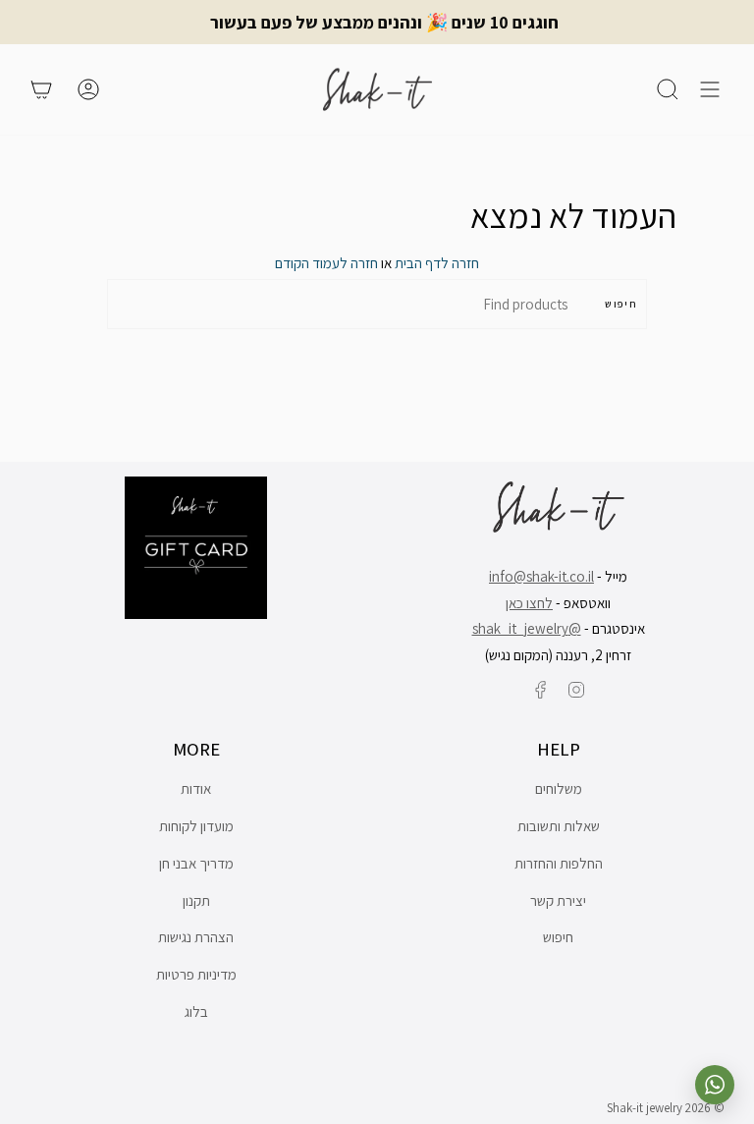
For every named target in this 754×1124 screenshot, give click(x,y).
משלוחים (558, 788)
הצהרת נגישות (196, 936)
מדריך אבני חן (196, 863)
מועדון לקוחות (196, 825)
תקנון (196, 900)
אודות (196, 788)
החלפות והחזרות (558, 863)
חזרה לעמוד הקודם (326, 262)
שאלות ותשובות (558, 825)
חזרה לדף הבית (437, 262)
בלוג (196, 1011)
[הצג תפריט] (710, 89)
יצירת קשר (558, 900)
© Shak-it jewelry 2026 (666, 1107)
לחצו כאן (529, 602)
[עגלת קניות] (41, 89)
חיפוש (621, 303)
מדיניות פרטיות (196, 974)
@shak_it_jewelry (526, 628)
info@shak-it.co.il (541, 576)
